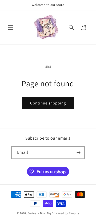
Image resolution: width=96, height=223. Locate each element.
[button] (11, 27)
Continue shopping (48, 103)
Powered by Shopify (65, 213)
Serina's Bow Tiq (39, 213)
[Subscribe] (78, 152)
